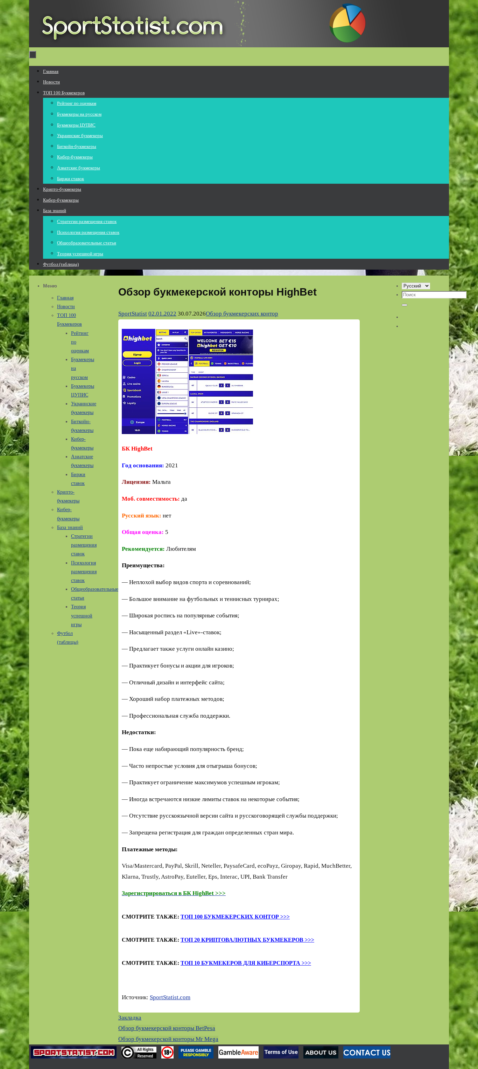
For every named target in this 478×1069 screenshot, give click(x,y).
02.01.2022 (162, 313)
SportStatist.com (170, 997)
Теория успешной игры (81, 615)
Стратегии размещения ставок (84, 545)
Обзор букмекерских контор (242, 313)
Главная (65, 297)
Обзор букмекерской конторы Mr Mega (168, 1039)
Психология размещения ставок (84, 571)
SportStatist (132, 313)
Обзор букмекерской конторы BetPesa (166, 1028)
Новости (66, 306)
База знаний (70, 527)
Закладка (129, 1017)
